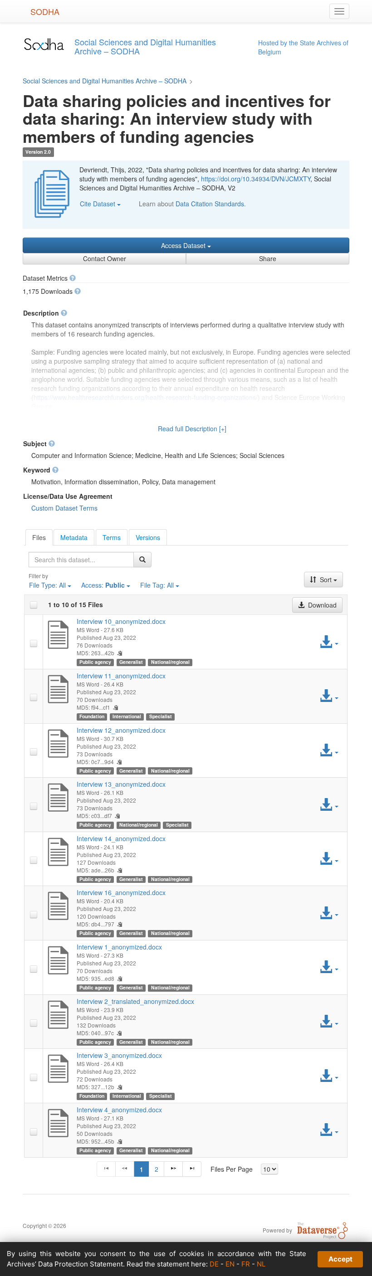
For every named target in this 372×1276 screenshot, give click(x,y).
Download (321, 604)
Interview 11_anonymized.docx (121, 675)
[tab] (39, 537)
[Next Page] (173, 1169)
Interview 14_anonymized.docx (121, 838)
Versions (148, 537)
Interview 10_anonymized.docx (121, 621)
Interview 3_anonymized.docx (119, 1055)
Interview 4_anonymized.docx (119, 1109)
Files (39, 537)
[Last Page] (191, 1169)
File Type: (47, 584)
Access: (103, 584)
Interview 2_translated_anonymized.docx (135, 1001)
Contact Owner (104, 258)
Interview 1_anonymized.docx (119, 946)
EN (230, 1264)
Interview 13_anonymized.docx (121, 784)
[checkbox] (33, 605)
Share (267, 258)
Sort (325, 579)
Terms (112, 537)
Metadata (74, 537)
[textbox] (81, 559)
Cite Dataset (98, 203)
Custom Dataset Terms (64, 507)
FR (245, 1264)
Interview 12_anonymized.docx (121, 730)
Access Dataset (184, 245)
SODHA (44, 11)
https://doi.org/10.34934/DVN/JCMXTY (255, 178)
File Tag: (157, 584)
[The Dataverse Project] (322, 1229)
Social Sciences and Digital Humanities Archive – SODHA (104, 80)
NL (261, 1264)
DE (214, 1264)
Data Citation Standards (210, 203)
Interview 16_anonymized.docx (121, 892)
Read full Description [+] (192, 428)
